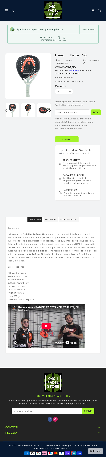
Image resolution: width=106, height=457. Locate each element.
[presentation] (6, 110)
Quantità (60, 86)
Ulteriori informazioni (89, 29)
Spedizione (74, 70)
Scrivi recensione (91, 60)
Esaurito (67, 139)
